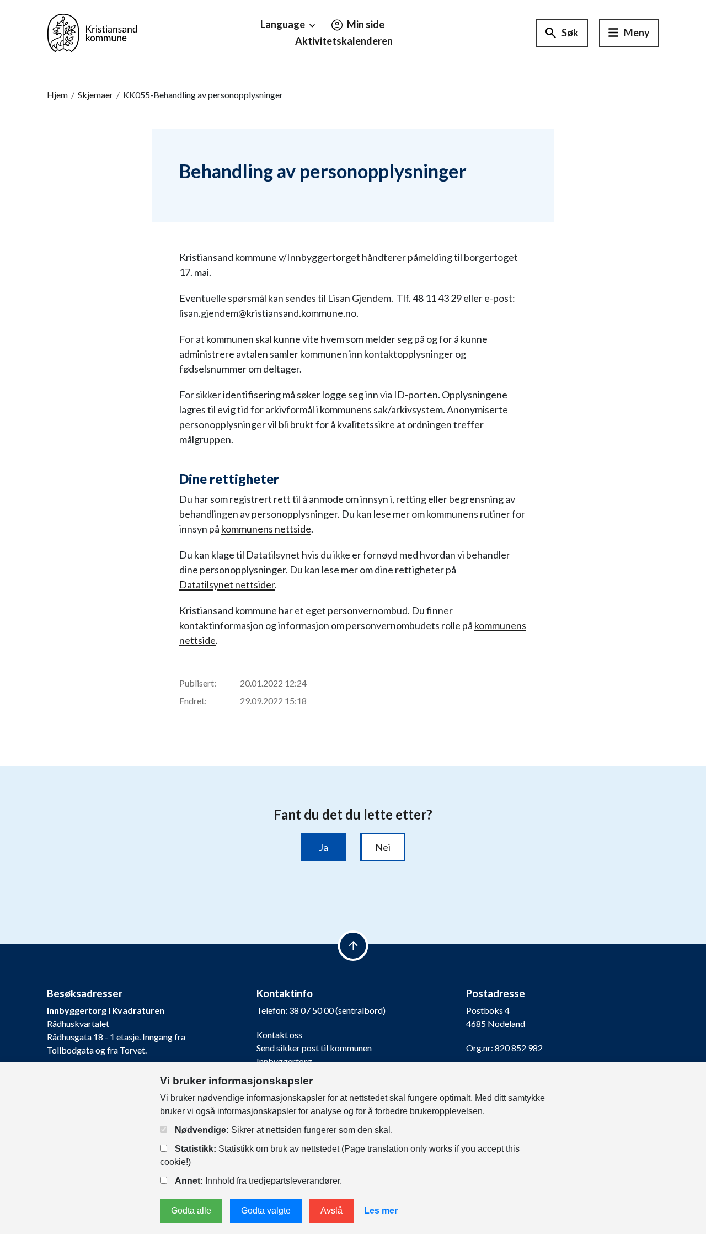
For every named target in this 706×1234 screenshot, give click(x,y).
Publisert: (197, 683)
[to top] (353, 945)
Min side (364, 24)
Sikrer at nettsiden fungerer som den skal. (284, 1130)
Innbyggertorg (284, 1061)
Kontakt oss (279, 1034)
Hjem (57, 94)
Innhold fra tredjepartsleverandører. (258, 1180)
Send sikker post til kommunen (314, 1047)
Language (283, 24)
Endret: (193, 700)
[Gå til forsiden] (92, 31)
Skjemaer (95, 94)
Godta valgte (266, 1210)
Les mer (381, 1210)
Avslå (331, 1210)
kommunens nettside (266, 529)
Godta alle (191, 1210)
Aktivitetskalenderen (344, 41)
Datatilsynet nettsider (227, 584)
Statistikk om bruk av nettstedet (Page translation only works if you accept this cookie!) (340, 1155)
